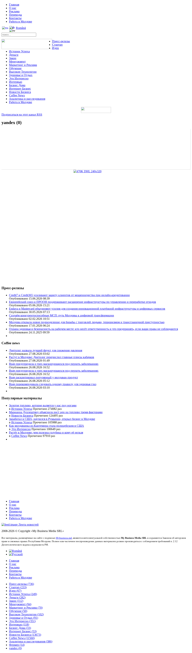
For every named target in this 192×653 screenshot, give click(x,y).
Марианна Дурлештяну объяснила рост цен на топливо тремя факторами (56, 412)
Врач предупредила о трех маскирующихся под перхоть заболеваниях (53, 363)
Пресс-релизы (61, 41)
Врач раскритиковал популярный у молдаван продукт (43, 377)
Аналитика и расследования (27, 98)
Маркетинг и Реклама (23, 65)
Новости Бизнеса (20, 92)
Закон (12, 58)
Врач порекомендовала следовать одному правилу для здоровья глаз (52, 384)
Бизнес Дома (17, 85)
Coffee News (17, 95)
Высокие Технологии (23, 71)
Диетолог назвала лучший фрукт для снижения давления (45, 350)
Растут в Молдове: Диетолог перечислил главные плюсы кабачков (51, 357)
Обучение (15, 68)
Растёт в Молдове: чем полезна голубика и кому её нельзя (46, 432)
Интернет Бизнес (20, 88)
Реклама (14, 11)
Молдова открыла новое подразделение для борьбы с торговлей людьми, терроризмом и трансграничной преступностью (86, 322)
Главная (14, 4)
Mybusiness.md (64, 537)
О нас (12, 8)
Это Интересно (18, 78)
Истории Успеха (19, 51)
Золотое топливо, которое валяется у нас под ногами (42, 405)
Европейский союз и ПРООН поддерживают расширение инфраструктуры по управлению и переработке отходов (82, 301)
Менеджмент (17, 61)
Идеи (55, 48)
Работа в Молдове (20, 21)
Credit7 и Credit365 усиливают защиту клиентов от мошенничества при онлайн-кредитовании (69, 295)
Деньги (13, 54)
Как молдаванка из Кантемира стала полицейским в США (46, 425)
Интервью (15, 81)
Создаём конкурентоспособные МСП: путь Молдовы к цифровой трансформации (61, 315)
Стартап (57, 44)
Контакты (15, 18)
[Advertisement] (96, 256)
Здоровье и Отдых (20, 75)
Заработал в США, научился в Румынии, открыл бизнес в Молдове (52, 419)
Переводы (15, 14)
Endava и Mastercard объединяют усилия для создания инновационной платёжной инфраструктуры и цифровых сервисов (87, 308)
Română (21, 28)
